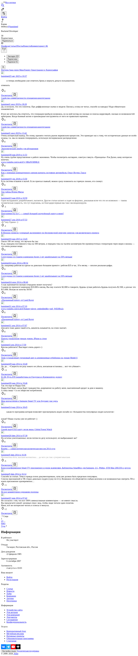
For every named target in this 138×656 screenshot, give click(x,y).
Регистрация (12, 579)
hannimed (5, 76)
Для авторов (12, 612)
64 (2, 523)
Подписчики (12, 59)
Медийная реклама (15, 633)
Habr (15, 654)
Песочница (11, 601)
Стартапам (11, 641)
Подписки (13, 62)
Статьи (13, 46)
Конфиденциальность (16, 622)
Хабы (9, 593)
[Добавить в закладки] (14, 94)
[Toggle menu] (2, 3)
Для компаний (13, 615)
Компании (11, 596)
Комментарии (39, 46)
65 (4, 523)
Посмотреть (6, 95)
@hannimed (13, 26)
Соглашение (12, 619)
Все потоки (10, 2)
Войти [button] (4, 17)
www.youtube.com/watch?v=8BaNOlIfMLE (20, 162)
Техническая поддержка (28, 651)
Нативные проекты (15, 636)
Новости (27, 46)
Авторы (10, 598)
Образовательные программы (20, 638)
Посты (20, 46)
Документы (11, 617)
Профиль (5, 46)
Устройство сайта (14, 610)
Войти (9, 577)
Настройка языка (9, 651)
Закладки (13, 56)
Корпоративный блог (16, 631)
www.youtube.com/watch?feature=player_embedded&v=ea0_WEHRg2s (32, 309)
